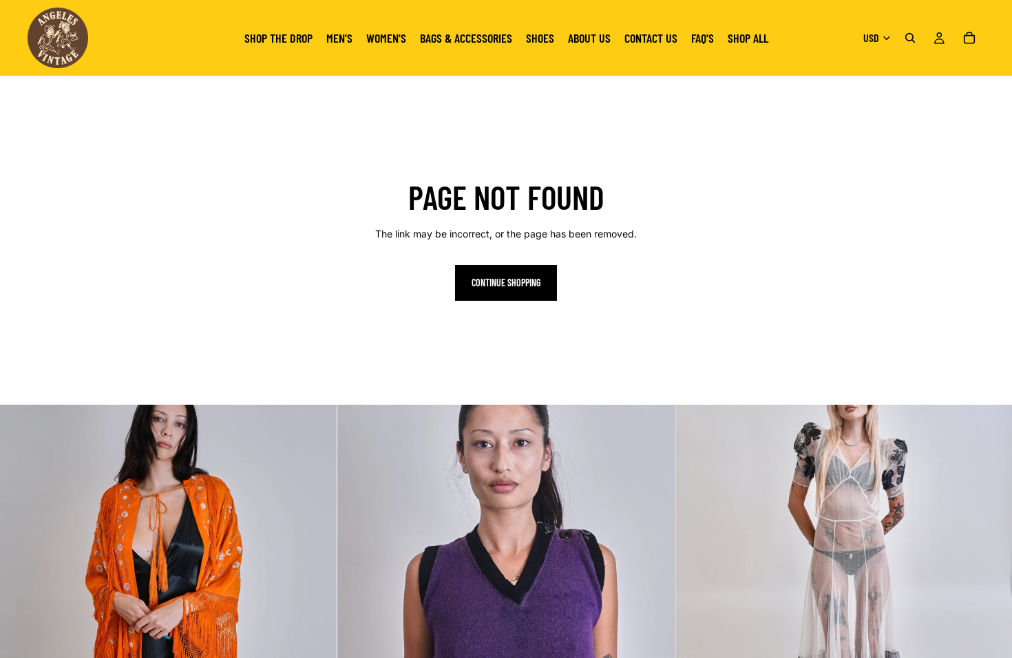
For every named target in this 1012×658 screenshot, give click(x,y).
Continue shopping (506, 282)
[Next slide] (316, 573)
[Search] (910, 38)
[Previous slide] (20, 573)
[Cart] (969, 38)
